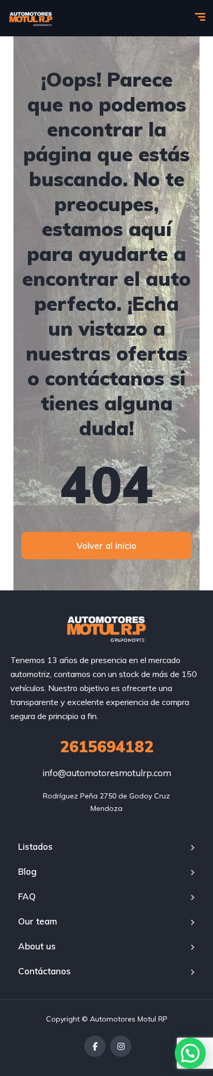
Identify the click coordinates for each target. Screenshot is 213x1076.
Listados (35, 846)
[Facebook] (94, 1046)
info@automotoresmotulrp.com (106, 772)
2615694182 (107, 746)
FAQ (27, 896)
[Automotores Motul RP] (31, 18)
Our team (37, 921)
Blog (27, 871)
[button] (190, 1053)
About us (37, 946)
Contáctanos (44, 970)
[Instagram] (120, 1046)
